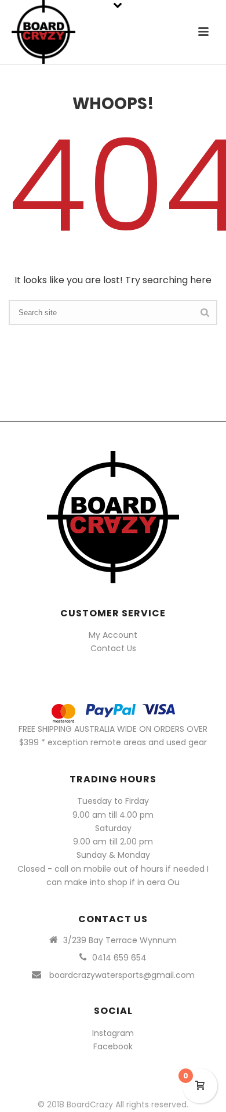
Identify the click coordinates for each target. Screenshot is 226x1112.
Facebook (113, 1046)
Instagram (113, 1033)
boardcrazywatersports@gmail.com (122, 975)
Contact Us (113, 648)
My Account (113, 635)
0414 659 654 (119, 957)
